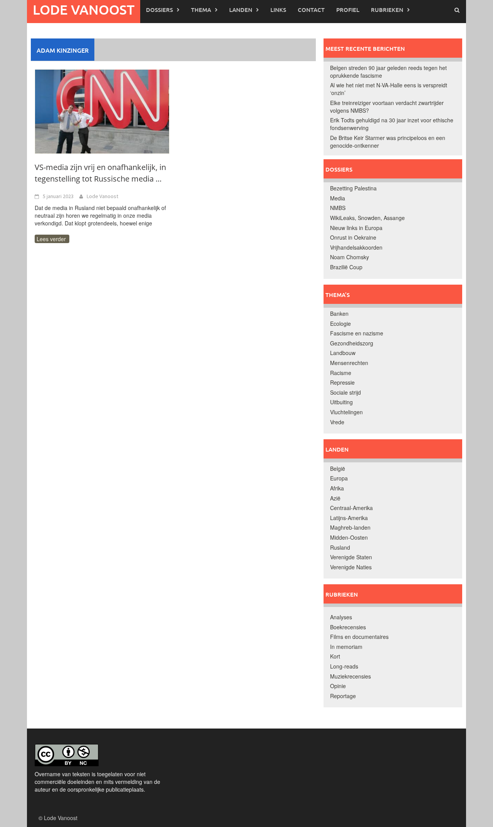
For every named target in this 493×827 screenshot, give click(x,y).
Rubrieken (387, 9)
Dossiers (159, 9)
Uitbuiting (341, 402)
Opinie (338, 686)
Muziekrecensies (350, 676)
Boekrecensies (348, 627)
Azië (335, 498)
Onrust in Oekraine (353, 237)
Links (278, 9)
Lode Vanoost (83, 9)
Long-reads (344, 666)
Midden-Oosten (349, 537)
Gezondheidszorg (351, 343)
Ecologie (340, 323)
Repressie (342, 382)
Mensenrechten (349, 363)
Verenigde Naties (351, 567)
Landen (240, 9)
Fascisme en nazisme (356, 333)
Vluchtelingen (346, 412)
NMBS (337, 208)
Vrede (337, 422)
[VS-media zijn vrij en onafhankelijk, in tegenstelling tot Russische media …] (102, 111)
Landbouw (342, 353)
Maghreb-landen (350, 527)
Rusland (340, 547)
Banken (339, 313)
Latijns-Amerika (349, 518)
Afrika (337, 488)
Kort (335, 656)
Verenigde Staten (351, 557)
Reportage (343, 696)
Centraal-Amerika (351, 508)
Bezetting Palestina (353, 188)
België (337, 468)
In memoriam (346, 646)
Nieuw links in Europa (356, 228)
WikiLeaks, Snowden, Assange (367, 218)
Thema (201, 9)
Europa (339, 478)
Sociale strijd (345, 392)
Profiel (347, 9)
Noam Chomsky (349, 257)
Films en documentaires (359, 636)
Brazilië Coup (346, 267)
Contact (311, 9)
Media (337, 198)
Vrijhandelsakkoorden (356, 247)
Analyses (341, 617)
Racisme (340, 373)
